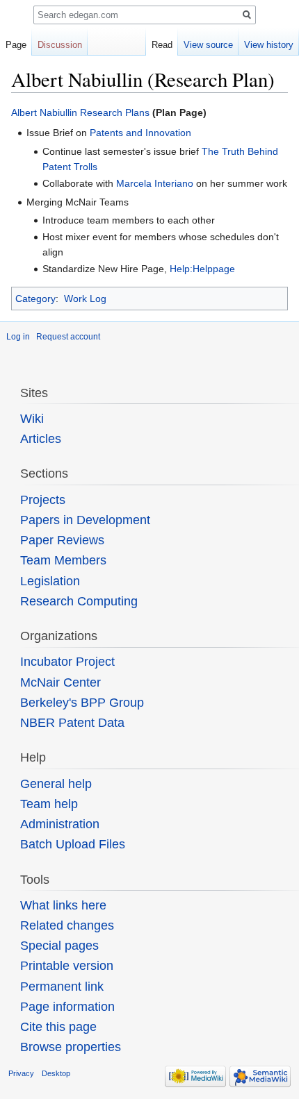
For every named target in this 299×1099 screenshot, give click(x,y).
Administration (59, 824)
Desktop (56, 1073)
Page (16, 45)
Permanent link (62, 986)
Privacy (21, 1073)
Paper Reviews (62, 540)
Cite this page (58, 1027)
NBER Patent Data (72, 723)
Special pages (59, 946)
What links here (63, 905)
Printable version (66, 966)
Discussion (60, 45)
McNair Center (60, 682)
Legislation (50, 581)
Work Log (85, 298)
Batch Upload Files (72, 844)
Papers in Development (85, 520)
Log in (18, 337)
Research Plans (115, 112)
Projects (42, 500)
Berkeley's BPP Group (82, 703)
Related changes (67, 925)
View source (208, 45)
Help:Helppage (202, 268)
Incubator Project (67, 662)
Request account (68, 337)
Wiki (32, 419)
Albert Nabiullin (44, 112)
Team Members (63, 560)
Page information (67, 1007)
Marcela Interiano (154, 183)
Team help (49, 804)
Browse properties (70, 1047)
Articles (40, 439)
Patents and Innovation (140, 132)
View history (268, 45)
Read (162, 45)
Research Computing (79, 601)
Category (35, 298)
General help (56, 784)
